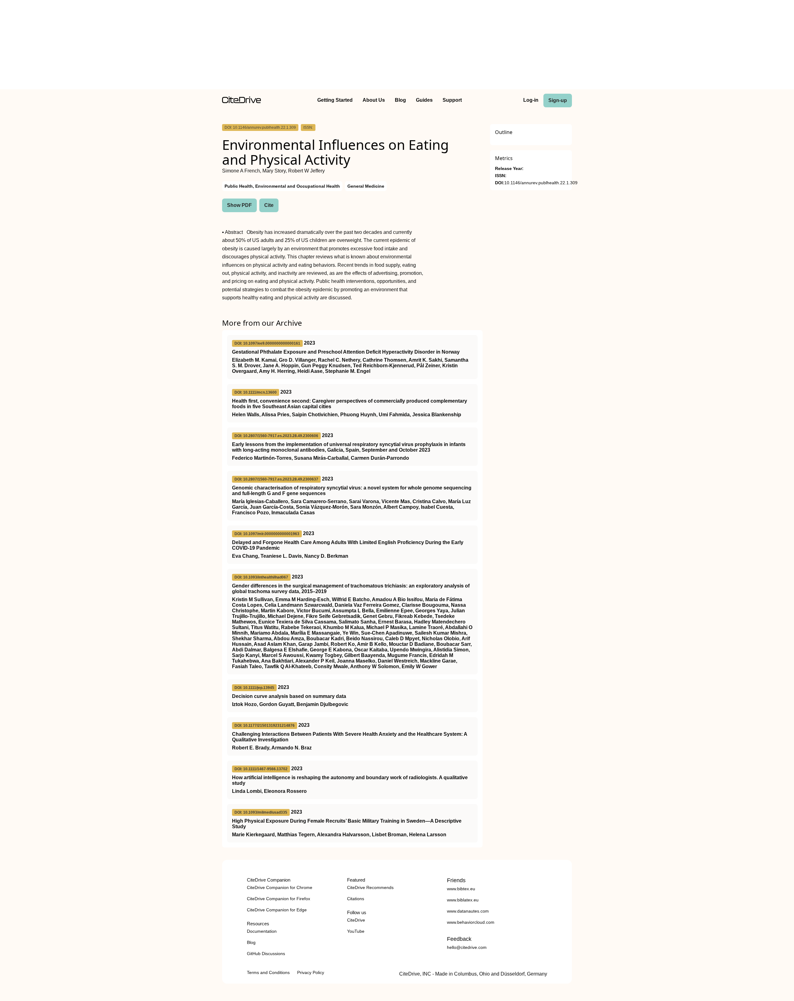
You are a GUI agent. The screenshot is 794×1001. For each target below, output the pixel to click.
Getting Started (335, 100)
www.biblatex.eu (463, 899)
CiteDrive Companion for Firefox (278, 898)
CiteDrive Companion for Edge (277, 909)
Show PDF (239, 205)
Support (452, 100)
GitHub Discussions (266, 953)
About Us (374, 100)
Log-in (530, 100)
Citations (355, 898)
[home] (241, 101)
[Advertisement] (397, 45)
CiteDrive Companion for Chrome (279, 887)
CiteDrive (356, 920)
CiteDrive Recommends (370, 887)
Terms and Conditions (268, 972)
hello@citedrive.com (467, 947)
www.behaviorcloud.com (470, 922)
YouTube (355, 931)
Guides (424, 100)
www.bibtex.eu (461, 888)
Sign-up (557, 100)
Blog (400, 100)
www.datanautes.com (468, 911)
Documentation (262, 931)
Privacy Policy (310, 972)
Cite (269, 205)
